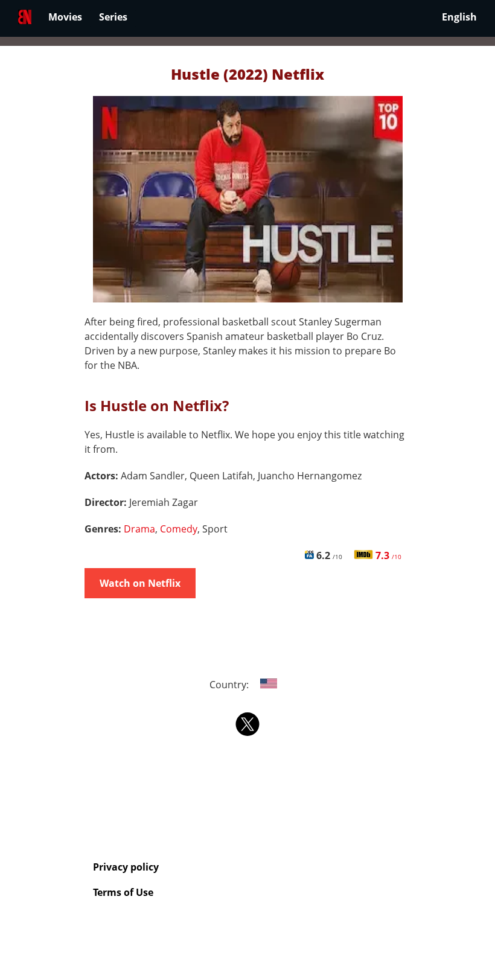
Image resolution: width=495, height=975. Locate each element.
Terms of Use (123, 892)
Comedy (178, 528)
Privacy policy (126, 867)
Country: (230, 684)
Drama (139, 528)
